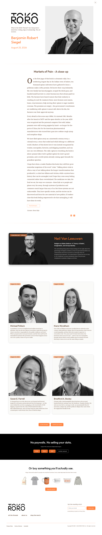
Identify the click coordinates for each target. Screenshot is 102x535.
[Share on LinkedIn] (71, 216)
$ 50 (37, 451)
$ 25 (44, 451)
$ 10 (52, 451)
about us (24, 515)
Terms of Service (18, 526)
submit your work (57, 424)
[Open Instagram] (74, 216)
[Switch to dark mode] (95, 2)
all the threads (44, 424)
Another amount (62, 451)
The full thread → (33, 205)
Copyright (26, 526)
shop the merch (51, 489)
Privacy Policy (82, 511)
